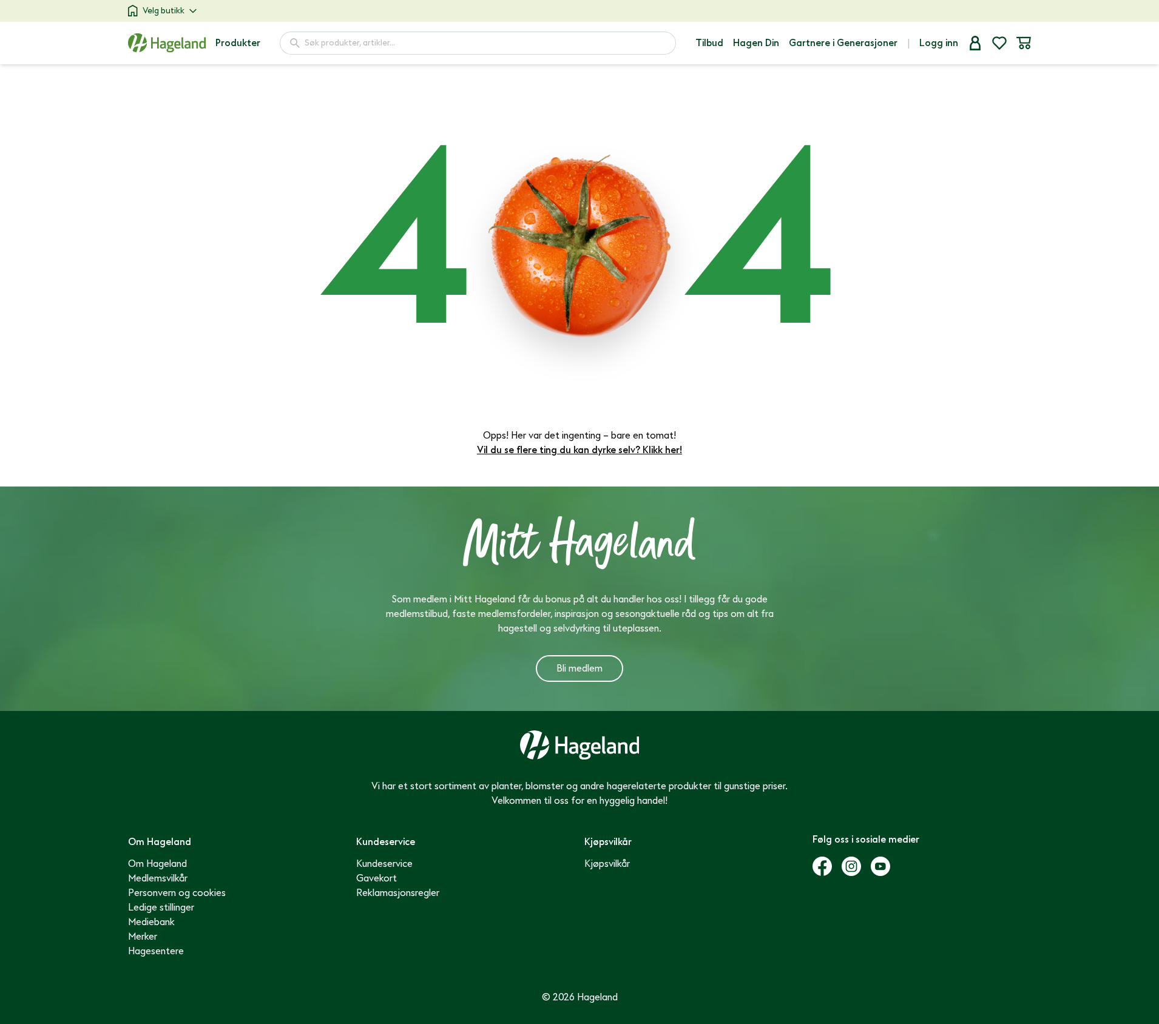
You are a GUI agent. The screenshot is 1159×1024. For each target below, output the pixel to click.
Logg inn (938, 43)
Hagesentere (156, 951)
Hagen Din (756, 43)
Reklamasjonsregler (397, 893)
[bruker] (975, 43)
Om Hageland (157, 864)
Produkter (237, 43)
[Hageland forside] (167, 42)
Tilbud (709, 43)
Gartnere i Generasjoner (843, 43)
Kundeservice (384, 864)
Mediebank (151, 922)
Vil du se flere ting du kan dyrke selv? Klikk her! (579, 450)
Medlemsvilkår (158, 878)
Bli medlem (579, 668)
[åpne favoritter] (999, 43)
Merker (142, 936)
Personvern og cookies (177, 893)
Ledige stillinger (161, 907)
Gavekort (376, 878)
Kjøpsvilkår (607, 864)
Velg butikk (163, 10)
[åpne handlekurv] (1023, 43)
